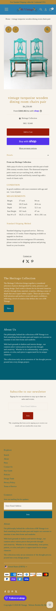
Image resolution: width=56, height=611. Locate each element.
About (6, 459)
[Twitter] (16, 592)
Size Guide (8, 471)
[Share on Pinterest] (32, 262)
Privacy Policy (9, 483)
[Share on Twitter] (28, 262)
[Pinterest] (12, 592)
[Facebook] (5, 592)
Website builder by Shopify (39, 605)
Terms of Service (10, 486)
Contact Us (8, 467)
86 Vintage (23, 605)
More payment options (28, 148)
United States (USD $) (16, 567)
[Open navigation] (6, 9)
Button (9, 369)
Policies (7, 475)
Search (6, 455)
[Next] (15, 29)
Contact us (27, 256)
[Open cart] (50, 9)
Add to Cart (27, 132)
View (9, 308)
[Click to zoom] (47, 29)
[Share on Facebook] (24, 262)
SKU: (25, 123)
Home (8, 19)
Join (28, 416)
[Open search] (41, 9)
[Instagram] (8, 592)
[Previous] (8, 29)
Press (6, 463)
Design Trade (9, 479)
